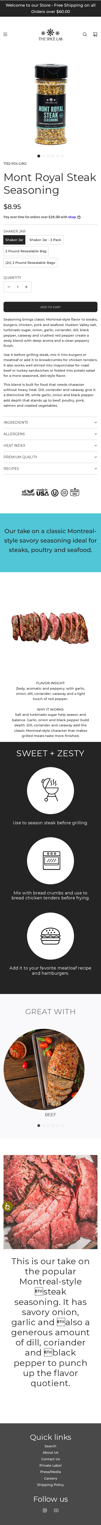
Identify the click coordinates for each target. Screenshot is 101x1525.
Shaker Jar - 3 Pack (45, 240)
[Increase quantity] (26, 287)
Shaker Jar (14, 240)
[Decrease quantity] (9, 287)
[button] (38, 156)
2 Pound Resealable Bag (26, 251)
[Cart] (95, 34)
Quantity (12, 278)
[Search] (85, 34)
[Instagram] (45, 1510)
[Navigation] (5, 34)
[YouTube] (56, 1510)
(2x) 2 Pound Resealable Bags (30, 263)
